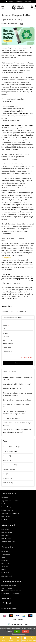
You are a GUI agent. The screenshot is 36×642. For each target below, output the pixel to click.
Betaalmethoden (7, 510)
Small (3, 557)
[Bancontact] (24, 617)
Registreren (6, 529)
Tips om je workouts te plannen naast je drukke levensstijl (17, 394)
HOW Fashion (6, 573)
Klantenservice (7, 516)
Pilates (7, 456)
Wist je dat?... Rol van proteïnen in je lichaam (17, 424)
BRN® (4, 570)
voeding (7, 478)
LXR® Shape (6, 551)
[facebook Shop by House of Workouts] (3, 603)
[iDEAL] (5, 617)
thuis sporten (10, 465)
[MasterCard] (12, 617)
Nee (25, 631)
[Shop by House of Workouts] (18, 7)
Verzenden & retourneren (10, 513)
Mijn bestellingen (7, 532)
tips (5, 474)
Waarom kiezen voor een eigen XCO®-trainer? (18, 378)
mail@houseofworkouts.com (12, 591)
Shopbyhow (6, 258)
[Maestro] (31, 617)
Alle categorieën (7, 576)
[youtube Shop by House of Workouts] (10, 603)
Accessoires (6, 554)
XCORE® (8, 483)
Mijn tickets (5, 535)
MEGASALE (5, 564)
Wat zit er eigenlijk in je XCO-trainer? (17, 384)
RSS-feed (5, 519)
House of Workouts (11, 447)
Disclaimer (5, 504)
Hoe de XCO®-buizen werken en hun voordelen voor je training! (17, 431)
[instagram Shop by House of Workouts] (6, 603)
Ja (17, 631)
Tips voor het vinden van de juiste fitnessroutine (16, 405)
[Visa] (18, 617)
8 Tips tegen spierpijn (11, 418)
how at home (10, 451)
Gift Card (5, 560)
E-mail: (6, 334)
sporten (8, 460)
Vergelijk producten (8, 541)
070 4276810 (7, 588)
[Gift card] (21, 620)
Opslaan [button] (18, 363)
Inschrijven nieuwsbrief (9, 609)
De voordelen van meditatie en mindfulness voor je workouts (14, 412)
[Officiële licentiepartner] (18, 624)
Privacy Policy (6, 507)
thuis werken (9, 469)
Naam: (6, 326)
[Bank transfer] (15, 620)
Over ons (5, 498)
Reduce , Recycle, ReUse (16, 15)
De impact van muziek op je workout (17, 400)
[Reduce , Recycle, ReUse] (18, 36)
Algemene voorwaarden (10, 501)
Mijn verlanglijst (7, 538)
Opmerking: (8, 347)
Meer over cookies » (18, 634)
